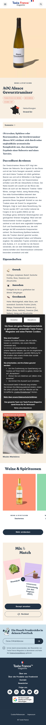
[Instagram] (16, 692)
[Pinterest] (23, 692)
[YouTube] (29, 692)
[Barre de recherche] (40, 4)
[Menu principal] (5, 4)
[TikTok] (36, 692)
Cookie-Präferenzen (18, 715)
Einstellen (14, 320)
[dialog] (23, 363)
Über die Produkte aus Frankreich (23, 677)
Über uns (23, 673)
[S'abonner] (39, 641)
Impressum (31, 715)
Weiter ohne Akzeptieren (23, 408)
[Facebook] (9, 692)
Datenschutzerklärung (17, 653)
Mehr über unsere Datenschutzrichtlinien (20, 397)
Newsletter (23, 683)
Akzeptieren (31, 320)
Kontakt (23, 680)
